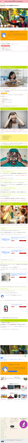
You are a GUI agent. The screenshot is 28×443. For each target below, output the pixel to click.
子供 (8, 359)
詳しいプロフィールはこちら (13, 371)
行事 (2, 433)
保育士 (2, 359)
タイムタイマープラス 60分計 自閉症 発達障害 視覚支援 (16, 304)
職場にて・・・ (3, 430)
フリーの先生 (3, 424)
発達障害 (5, 360)
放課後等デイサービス (21, 359)
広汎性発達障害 (12, 359)
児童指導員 (5, 359)
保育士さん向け (3, 427)
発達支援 (2, 360)
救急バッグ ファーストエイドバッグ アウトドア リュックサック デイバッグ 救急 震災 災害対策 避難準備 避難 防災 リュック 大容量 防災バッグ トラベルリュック (18, 238)
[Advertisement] (14, 59)
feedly (14, 350)
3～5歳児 (3, 421)
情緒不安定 (16, 359)
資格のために (3, 436)
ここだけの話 (3, 423)
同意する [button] (2, 441)
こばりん (4, 37)
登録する (12, 426)
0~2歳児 (3, 420)
